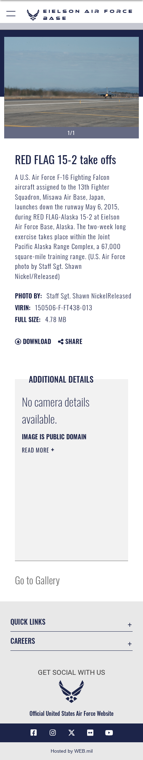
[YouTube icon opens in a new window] (109, 733)
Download (36, 341)
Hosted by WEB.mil (72, 751)
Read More (36, 450)
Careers (22, 641)
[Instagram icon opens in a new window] (53, 733)
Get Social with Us (71, 673)
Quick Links (27, 622)
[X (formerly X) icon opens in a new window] (71, 733)
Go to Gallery (37, 579)
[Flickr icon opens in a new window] (90, 733)
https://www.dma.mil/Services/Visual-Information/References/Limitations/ (64, 548)
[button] (11, 15)
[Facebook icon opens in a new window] (33, 733)
